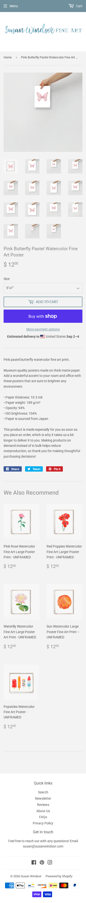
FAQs (43, 817)
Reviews (43, 805)
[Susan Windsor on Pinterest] (41, 863)
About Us (43, 811)
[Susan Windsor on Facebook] (33, 863)
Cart (78, 6)
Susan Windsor (31, 876)
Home (8, 57)
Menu (14, 6)
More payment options (43, 329)
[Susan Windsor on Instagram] (50, 863)
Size (7, 279)
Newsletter (43, 798)
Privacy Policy (43, 823)
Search (43, 792)
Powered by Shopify (59, 876)
